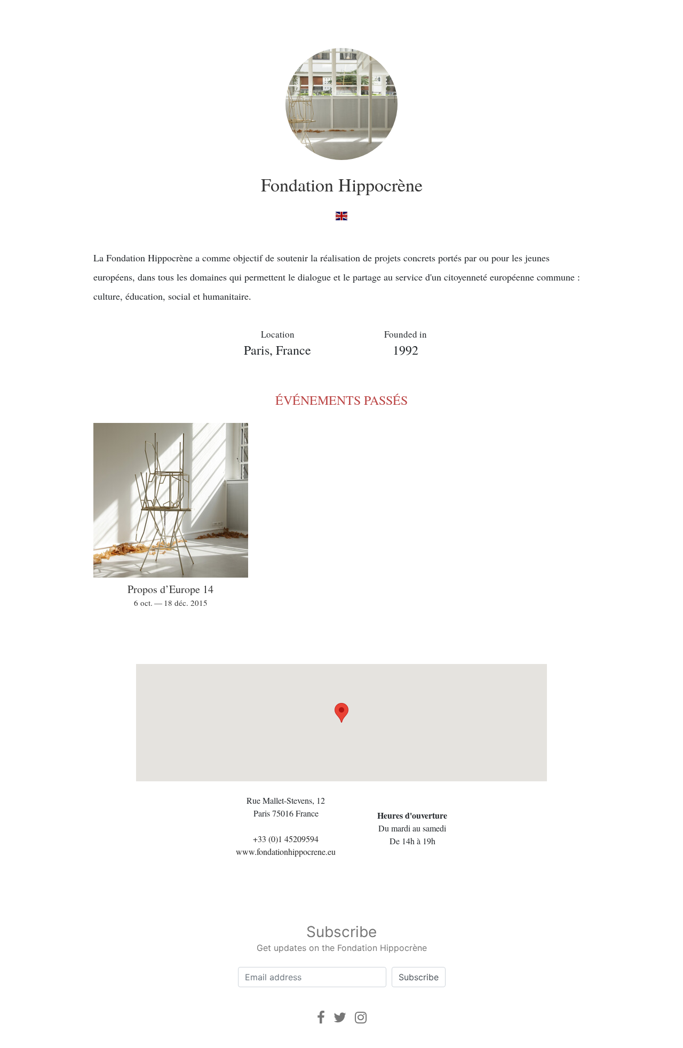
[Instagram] (361, 1017)
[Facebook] (321, 1017)
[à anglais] (341, 215)
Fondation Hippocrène (342, 184)
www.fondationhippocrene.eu (286, 851)
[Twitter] (340, 1017)
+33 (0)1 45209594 (286, 838)
